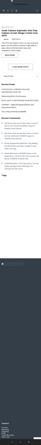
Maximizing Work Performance (14, 96)
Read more (10, 55)
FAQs (4, 433)
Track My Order (8, 435)
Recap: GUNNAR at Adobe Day (16, 159)
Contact (5, 427)
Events (7, 27)
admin (6, 39)
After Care (6, 437)
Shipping (5, 431)
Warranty (5, 429)
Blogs (3, 27)
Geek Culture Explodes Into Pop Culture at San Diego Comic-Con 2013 (20, 33)
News (11, 27)
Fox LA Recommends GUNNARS (14, 111)
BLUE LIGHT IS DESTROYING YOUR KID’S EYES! (20, 100)
